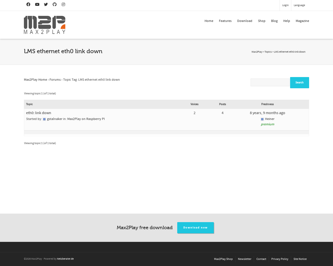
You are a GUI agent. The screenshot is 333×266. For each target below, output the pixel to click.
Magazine (302, 21)
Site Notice (300, 259)
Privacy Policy (279, 259)
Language (299, 5)
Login (285, 5)
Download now (195, 228)
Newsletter (244, 259)
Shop (261, 21)
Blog (274, 21)
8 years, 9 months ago (267, 112)
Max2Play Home (35, 80)
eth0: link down (38, 112)
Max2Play (257, 52)
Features (225, 21)
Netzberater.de (65, 259)
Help (286, 21)
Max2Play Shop (223, 259)
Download (244, 21)
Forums (55, 80)
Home (209, 21)
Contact (261, 259)
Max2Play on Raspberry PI (86, 119)
